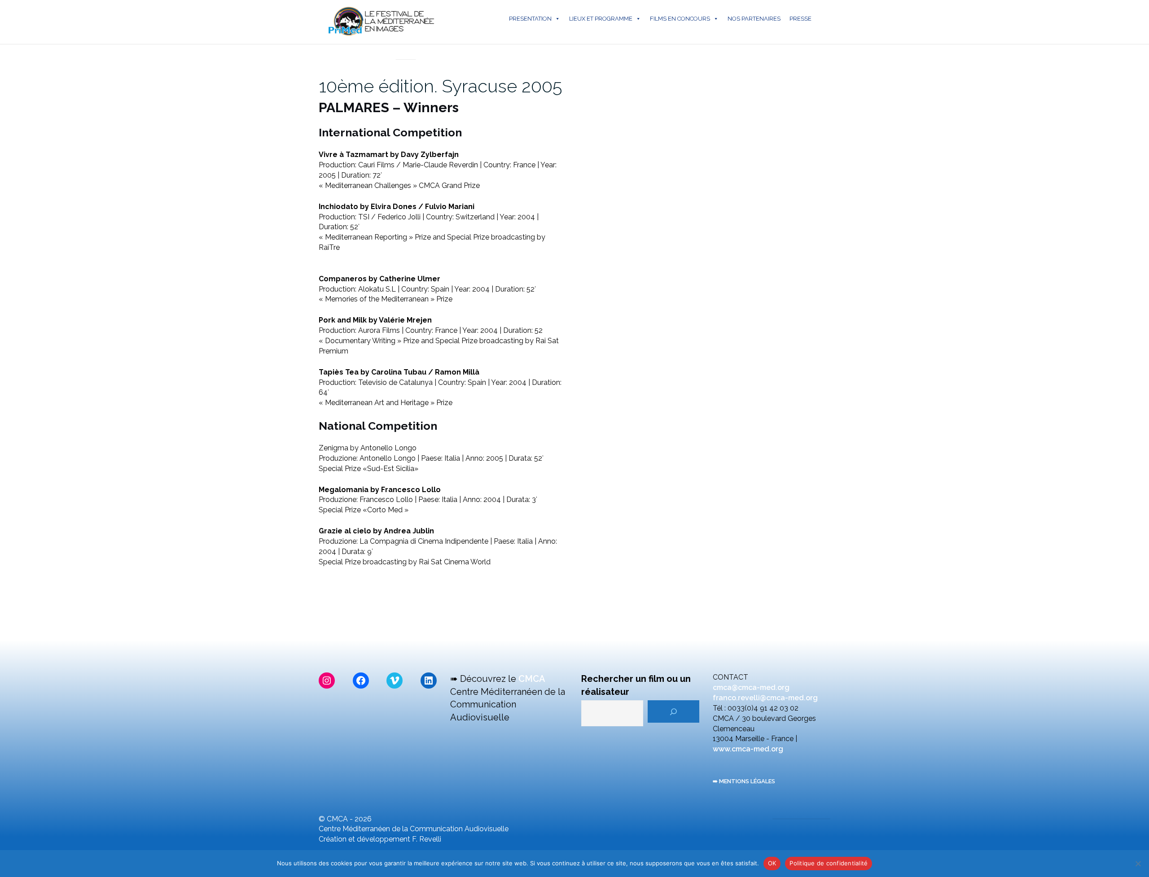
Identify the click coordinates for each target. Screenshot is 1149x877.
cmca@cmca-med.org (751, 687)
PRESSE (800, 18)
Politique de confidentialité (828, 863)
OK (772, 863)
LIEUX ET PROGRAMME (600, 18)
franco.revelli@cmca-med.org (765, 698)
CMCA (531, 678)
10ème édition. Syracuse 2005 (440, 85)
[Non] (1137, 863)
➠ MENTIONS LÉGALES (744, 781)
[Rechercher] (673, 711)
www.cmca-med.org (748, 749)
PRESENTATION (530, 18)
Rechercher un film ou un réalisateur (636, 685)
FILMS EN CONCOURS (680, 18)
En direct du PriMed (405, 50)
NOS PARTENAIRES (754, 18)
